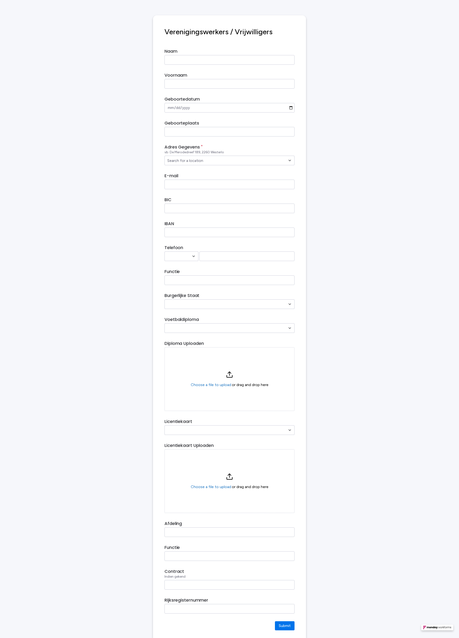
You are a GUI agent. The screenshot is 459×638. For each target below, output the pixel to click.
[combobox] (224, 160)
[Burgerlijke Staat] (290, 304)
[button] (229, 379)
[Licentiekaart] (290, 430)
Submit (285, 625)
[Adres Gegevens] (290, 160)
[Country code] (193, 256)
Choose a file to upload (211, 384)
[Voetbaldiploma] (290, 328)
